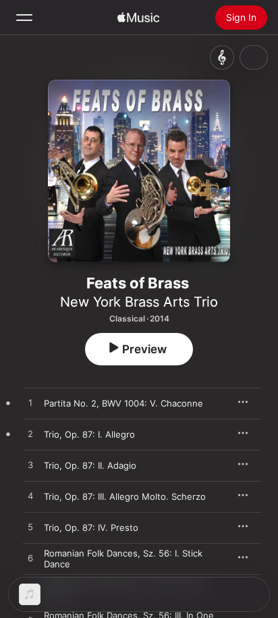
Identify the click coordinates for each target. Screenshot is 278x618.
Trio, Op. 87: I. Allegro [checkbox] (89, 434)
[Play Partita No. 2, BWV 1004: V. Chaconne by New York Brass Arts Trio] (30, 403)
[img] (138, 17)
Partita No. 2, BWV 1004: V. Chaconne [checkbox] (123, 403)
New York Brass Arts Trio (139, 302)
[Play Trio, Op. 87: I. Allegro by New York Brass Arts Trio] (30, 434)
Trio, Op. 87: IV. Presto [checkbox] (91, 527)
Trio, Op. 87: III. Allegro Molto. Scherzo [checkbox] (125, 496)
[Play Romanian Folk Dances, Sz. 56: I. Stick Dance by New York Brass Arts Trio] (30, 558)
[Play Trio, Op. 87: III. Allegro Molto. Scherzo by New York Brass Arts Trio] (30, 496)
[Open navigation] (24, 17)
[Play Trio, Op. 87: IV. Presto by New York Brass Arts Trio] (30, 527)
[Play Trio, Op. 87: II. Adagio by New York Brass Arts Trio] (30, 465)
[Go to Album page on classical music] (222, 57)
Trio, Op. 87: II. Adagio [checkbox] (90, 465)
